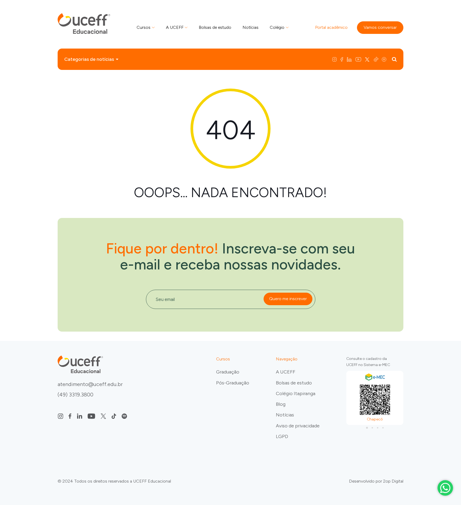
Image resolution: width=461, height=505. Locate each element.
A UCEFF (175, 27)
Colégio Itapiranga (295, 393)
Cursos (143, 27)
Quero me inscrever (288, 298)
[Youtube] (359, 59)
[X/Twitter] (368, 59)
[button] (366, 427)
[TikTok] (376, 59)
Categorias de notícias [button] (89, 59)
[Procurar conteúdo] (394, 59)
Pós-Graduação (232, 383)
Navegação (286, 358)
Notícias (251, 27)
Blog (280, 404)
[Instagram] (335, 59)
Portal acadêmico (331, 27)
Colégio (277, 27)
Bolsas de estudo (215, 27)
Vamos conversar (380, 27)
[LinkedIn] (349, 59)
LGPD (282, 436)
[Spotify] (385, 59)
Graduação (227, 372)
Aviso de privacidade (298, 426)
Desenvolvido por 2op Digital (376, 481)
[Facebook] (342, 59)
